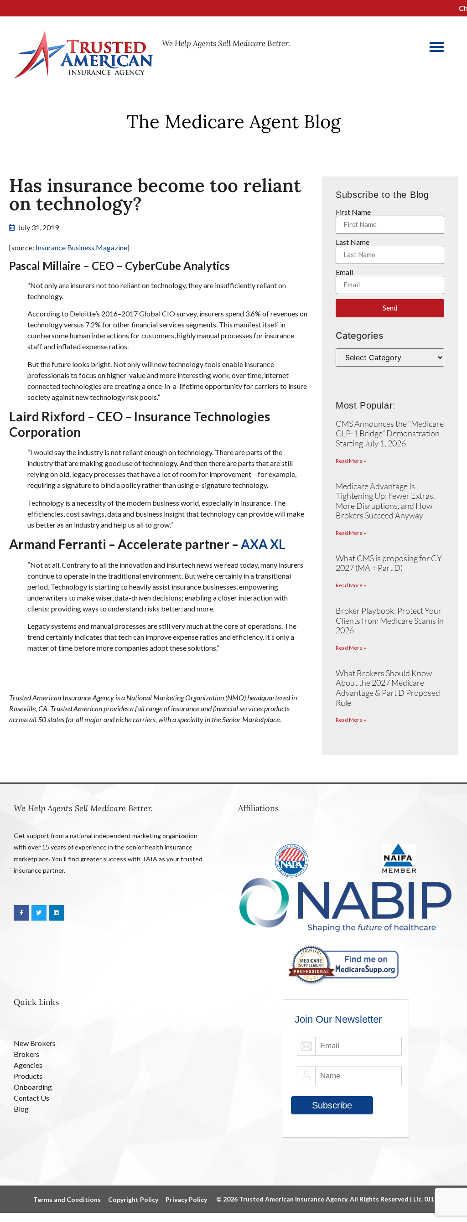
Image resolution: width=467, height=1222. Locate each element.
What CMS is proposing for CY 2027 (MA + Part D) (389, 563)
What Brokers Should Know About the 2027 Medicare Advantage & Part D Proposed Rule (388, 688)
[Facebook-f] (21, 913)
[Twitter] (39, 913)
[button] (437, 47)
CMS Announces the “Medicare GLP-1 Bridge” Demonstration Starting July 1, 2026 (390, 433)
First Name (353, 212)
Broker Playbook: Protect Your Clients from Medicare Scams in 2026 (390, 620)
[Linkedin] (56, 913)
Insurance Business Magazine (81, 247)
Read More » (351, 460)
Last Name (352, 242)
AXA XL (263, 544)
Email (344, 272)
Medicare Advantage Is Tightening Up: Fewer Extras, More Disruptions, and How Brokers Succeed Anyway (385, 501)
